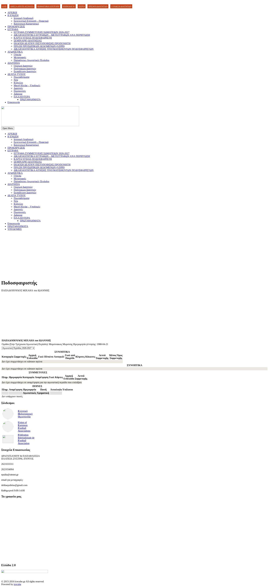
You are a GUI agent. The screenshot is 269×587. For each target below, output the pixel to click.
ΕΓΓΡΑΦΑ (12, 29)
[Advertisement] (94, 255)
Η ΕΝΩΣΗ (13, 15)
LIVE (4, 6)
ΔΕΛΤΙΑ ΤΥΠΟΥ (16, 74)
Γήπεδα (17, 54)
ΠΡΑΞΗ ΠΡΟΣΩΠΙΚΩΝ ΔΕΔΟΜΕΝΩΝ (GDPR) (39, 46)
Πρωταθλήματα (21, 77)
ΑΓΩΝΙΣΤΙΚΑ (15, 51)
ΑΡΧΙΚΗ (12, 12)
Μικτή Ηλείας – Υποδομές (27, 85)
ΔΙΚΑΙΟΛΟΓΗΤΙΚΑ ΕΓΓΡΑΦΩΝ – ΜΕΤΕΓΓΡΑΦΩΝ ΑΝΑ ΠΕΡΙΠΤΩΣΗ (52, 35)
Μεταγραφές (20, 57)
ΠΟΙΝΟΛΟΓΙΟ (69, 6)
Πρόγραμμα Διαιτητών (25, 68)
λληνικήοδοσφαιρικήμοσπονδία (25, 414)
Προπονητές (20, 91)
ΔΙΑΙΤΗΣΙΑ (13, 63)
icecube (17, 584)
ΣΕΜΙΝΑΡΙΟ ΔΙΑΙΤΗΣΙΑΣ (28, 40)
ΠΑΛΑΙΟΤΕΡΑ (22, 96)
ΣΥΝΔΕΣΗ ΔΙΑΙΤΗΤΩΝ (121, 6)
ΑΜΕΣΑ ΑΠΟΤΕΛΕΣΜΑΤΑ (22, 6)
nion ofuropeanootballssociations (24, 426)
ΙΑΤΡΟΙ (81, 6)
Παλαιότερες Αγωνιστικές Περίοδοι (31, 60)
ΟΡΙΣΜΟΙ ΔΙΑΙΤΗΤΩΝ (98, 6)
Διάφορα (18, 94)
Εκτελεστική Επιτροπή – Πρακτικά (31, 21)
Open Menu (7, 128)
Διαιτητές (18, 88)
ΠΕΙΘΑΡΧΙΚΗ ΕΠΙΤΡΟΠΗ (48, 6)
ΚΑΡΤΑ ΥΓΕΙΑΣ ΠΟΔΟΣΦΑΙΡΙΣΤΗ (33, 37)
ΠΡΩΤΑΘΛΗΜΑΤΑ (30, 99)
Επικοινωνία (13, 102)
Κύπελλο (18, 82)
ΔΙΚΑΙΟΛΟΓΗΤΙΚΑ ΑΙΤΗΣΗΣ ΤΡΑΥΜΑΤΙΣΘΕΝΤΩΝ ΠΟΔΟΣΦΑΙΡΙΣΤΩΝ (54, 49)
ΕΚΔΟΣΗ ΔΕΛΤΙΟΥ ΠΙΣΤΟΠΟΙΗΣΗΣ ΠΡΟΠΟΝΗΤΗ (42, 43)
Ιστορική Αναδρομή (23, 18)
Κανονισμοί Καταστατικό (26, 23)
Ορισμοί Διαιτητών (23, 65)
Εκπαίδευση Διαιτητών (25, 71)
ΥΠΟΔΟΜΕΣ (14, 229)
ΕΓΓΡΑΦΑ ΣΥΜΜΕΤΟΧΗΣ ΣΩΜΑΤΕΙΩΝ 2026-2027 (41, 32)
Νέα (16, 80)
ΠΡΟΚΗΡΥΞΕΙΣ (16, 26)
